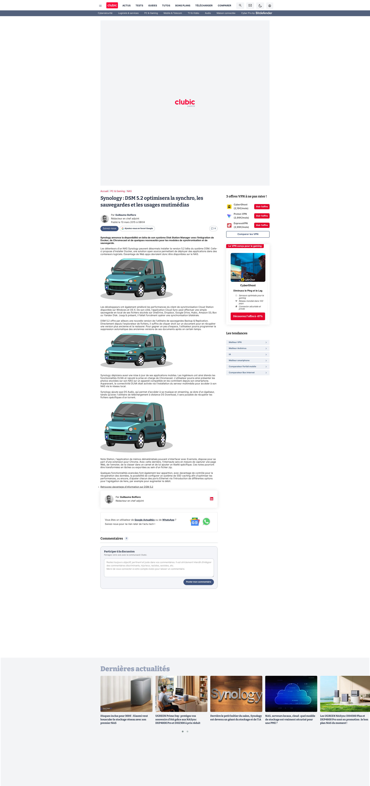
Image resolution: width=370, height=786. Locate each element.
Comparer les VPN (247, 234)
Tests (139, 5)
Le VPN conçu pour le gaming (245, 246)
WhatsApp (168, 520)
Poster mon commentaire (198, 582)
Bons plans (182, 5)
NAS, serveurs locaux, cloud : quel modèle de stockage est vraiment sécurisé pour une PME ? (290, 719)
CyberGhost (248, 285)
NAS (129, 191)
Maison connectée (226, 13)
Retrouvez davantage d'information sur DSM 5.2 (126, 487)
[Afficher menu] (100, 6)
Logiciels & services (128, 13)
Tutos (166, 5)
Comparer (224, 5)
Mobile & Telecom (173, 13)
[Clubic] (112, 5)
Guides (152, 5)
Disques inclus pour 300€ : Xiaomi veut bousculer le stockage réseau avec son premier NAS (124, 719)
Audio (208, 13)
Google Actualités (145, 520)
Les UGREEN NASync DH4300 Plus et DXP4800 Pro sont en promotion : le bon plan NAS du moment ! (344, 719)
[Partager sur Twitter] (363, 771)
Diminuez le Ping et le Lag (247, 291)
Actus (126, 5)
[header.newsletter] (250, 6)
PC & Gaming (151, 13)
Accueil (104, 191)
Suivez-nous (109, 228)
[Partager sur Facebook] (363, 761)
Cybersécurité (105, 13)
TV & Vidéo (193, 13)
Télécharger (204, 5)
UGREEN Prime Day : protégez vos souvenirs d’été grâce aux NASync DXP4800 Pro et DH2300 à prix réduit (177, 719)
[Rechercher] (240, 6)
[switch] (260, 5)
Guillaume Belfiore (125, 215)
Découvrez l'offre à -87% (248, 316)
